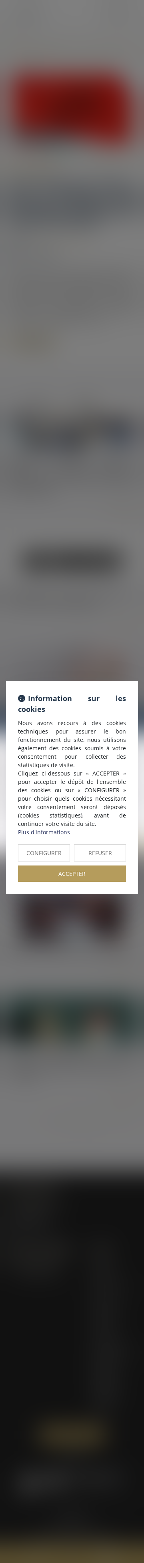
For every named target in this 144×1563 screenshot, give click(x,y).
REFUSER (100, 853)
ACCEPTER (72, 873)
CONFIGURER (44, 853)
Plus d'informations (44, 832)
